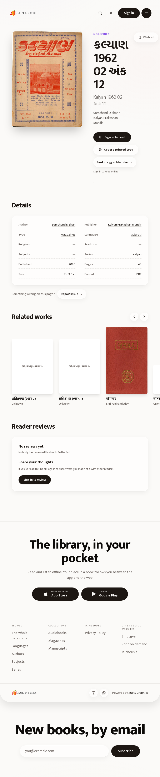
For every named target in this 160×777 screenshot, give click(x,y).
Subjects (18, 662)
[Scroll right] (144, 317)
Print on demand (134, 644)
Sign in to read (115, 137)
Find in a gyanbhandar (112, 162)
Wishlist (148, 37)
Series (16, 669)
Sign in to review (35, 479)
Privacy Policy (95, 633)
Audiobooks (57, 633)
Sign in (129, 13)
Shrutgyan (130, 636)
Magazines (68, 234)
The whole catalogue (20, 635)
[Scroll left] (134, 317)
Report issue (69, 294)
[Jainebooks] (23, 13)
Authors (18, 654)
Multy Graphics (138, 692)
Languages (20, 646)
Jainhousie (129, 652)
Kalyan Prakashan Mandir (124, 224)
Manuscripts (57, 648)
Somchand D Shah (63, 224)
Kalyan (137, 254)
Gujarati (136, 234)
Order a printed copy (118, 149)
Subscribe (125, 751)
